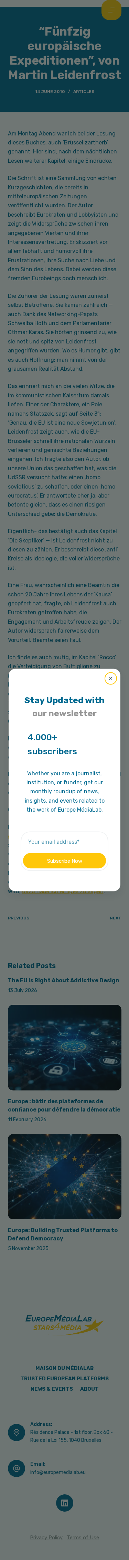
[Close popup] (111, 678)
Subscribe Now (64, 861)
